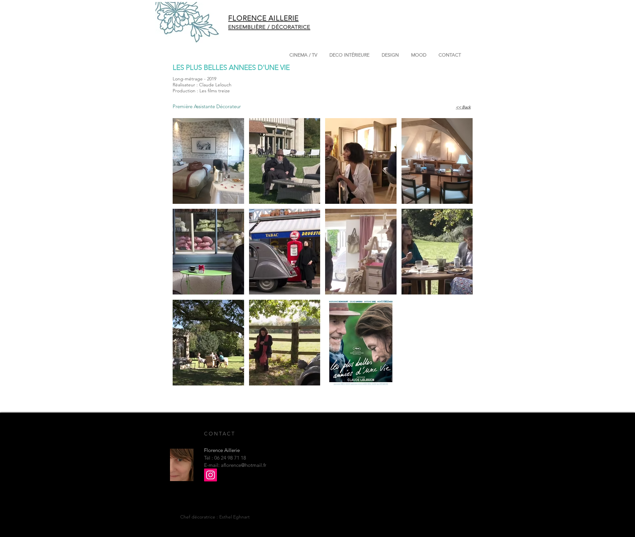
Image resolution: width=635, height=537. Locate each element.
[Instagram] (210, 475)
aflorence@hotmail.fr (243, 465)
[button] (208, 161)
